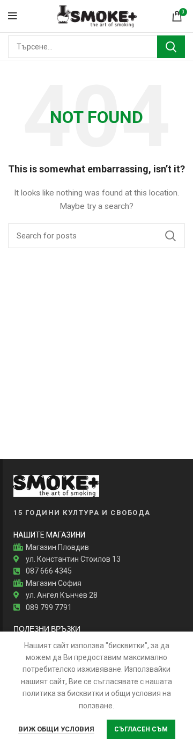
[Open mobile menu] (13, 16)
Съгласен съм (141, 729)
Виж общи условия (56, 729)
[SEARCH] (171, 46)
